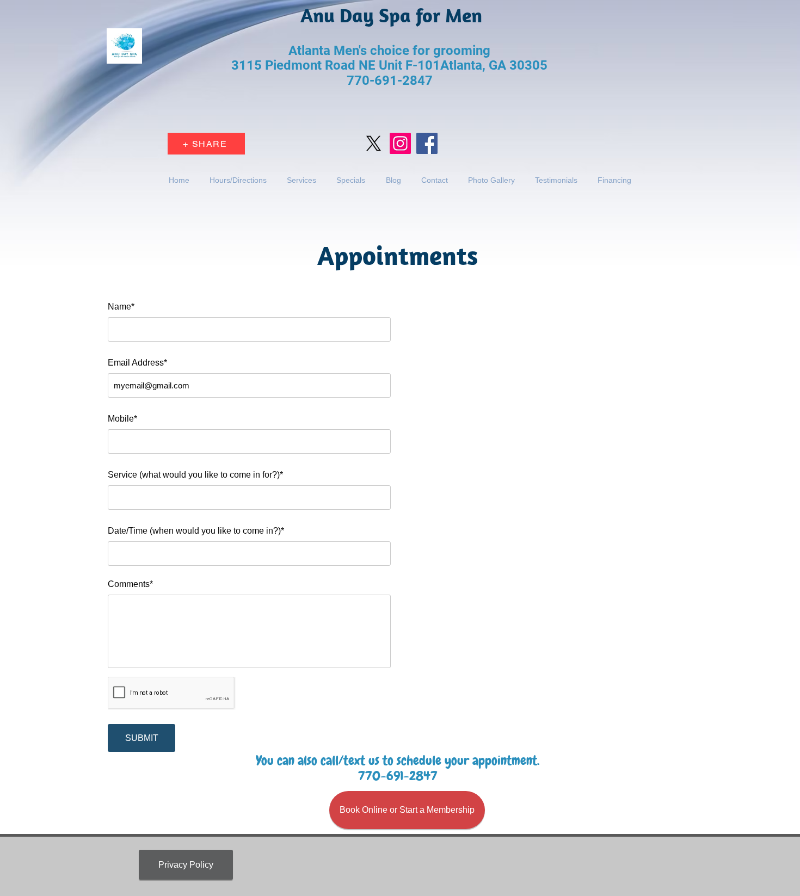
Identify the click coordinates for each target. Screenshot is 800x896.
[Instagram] (400, 143)
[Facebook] (427, 143)
